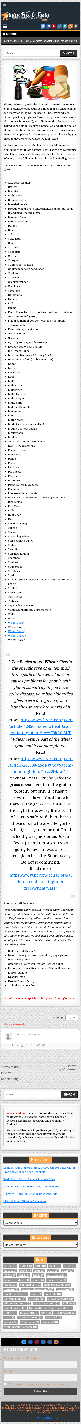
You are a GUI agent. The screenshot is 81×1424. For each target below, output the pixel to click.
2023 (23, 1275)
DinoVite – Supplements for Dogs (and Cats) (30, 1193)
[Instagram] (59, 26)
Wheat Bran (15, 622)
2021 (67, 1270)
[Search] (76, 26)
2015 (39, 1270)
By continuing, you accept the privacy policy (38, 1384)
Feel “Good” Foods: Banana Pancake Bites (29, 1179)
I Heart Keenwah (46, 1303)
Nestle (10, 1312)
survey (10, 1322)
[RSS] (70, 26)
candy (38, 1280)
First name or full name (20, 1358)
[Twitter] (43, 26)
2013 (10, 1270)
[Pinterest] (54, 26)
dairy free (65, 1289)
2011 (54, 1265)
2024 (38, 1275)
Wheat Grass (16, 635)
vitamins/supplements (20, 1326)
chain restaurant (57, 1284)
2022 (9, 1275)
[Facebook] (48, 26)
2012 (69, 1265)
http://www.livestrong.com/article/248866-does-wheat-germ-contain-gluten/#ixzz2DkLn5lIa (40, 765)
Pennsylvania (64, 1312)
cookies (11, 1289)
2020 (53, 1270)
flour (36, 1294)
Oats (46, 1312)
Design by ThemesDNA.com (40, 1418)
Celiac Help (56, 1280)
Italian (69, 1303)
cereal (10, 1284)
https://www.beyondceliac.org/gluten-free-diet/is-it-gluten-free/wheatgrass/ (40, 881)
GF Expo (36, 1298)
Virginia (50, 1322)
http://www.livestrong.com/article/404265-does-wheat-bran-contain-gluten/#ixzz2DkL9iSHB (41, 726)
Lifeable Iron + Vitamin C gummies (24, 1201)
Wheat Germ (16, 631)
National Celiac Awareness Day (50, 1308)
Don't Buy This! (15, 1294)
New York (29, 1312)
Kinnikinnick (15, 1308)
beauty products (16, 1280)
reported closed (30, 1317)
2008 (10, 1265)
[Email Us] (65, 26)
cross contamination (37, 1289)
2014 (25, 1270)
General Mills (14, 1298)
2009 (26, 1265)
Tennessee (30, 1322)
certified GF (30, 1284)
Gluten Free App (60, 1298)
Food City (53, 1294)
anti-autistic (56, 1275)
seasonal (53, 1317)
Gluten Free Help (17, 1303)
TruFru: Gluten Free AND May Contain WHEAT (32, 1186)
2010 (40, 1265)
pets (9, 1317)
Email (8, 1371)
